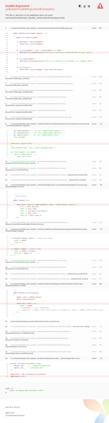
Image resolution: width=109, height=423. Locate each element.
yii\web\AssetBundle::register (18, 125)
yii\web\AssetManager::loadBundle (18, 92)
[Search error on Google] (89, 6)
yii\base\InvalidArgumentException (30, 9)
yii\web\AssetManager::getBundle (18, 99)
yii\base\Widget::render (14, 187)
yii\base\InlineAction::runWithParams (19, 333)
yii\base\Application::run (69, 358)
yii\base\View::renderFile (76, 175)
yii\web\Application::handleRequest (18, 353)
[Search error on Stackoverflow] (84, 6)
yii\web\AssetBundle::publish (16, 85)
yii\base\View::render (77, 180)
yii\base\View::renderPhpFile (16, 170)
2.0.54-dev (21, 415)
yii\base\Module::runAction (15, 347)
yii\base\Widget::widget (14, 231)
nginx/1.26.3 (10, 413)
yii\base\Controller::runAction (16, 340)
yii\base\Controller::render (15, 285)
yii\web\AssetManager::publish (16, 78)
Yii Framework (10, 415)
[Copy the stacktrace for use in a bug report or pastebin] (80, 6)
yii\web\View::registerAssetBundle (18, 105)
